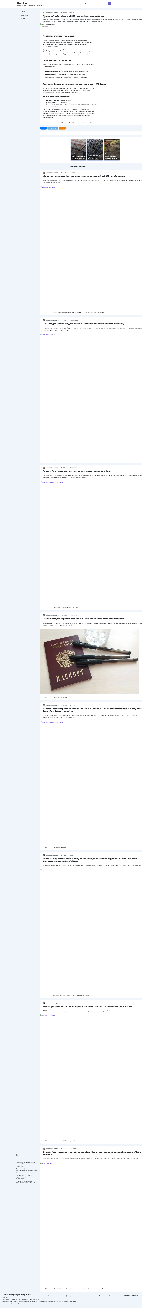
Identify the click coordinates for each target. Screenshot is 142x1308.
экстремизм (85, 995)
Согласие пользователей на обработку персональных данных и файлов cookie (26, 1177)
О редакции (19, 1166)
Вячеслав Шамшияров (52, 12)
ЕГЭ (59, 697)
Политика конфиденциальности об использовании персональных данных (27, 1169)
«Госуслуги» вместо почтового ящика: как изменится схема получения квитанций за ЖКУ (88, 1006)
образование (74, 607)
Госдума (74, 122)
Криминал (73, 1148)
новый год (79, 312)
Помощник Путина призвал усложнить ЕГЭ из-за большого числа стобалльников (83, 618)
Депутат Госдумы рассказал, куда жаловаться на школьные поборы (77, 471)
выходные (56, 122)
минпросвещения (77, 460)
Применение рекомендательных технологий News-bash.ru (25, 1163)
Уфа (102, 1288)
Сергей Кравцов (86, 460)
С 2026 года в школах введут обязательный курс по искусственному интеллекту (83, 323)
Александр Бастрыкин (60, 1288)
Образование (74, 320)
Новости (72, 12)
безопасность (57, 995)
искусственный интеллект (65, 460)
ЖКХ (64, 1140)
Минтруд (74, 312)
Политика (72, 705)
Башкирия (56, 312)
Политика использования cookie (25, 1173)
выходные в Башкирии (65, 122)
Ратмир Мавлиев (88, 1288)
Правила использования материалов (26, 1159)
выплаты (55, 847)
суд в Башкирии (97, 1288)
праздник (85, 312)
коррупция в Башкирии (77, 1288)
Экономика (73, 1003)
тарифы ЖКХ (72, 1140)
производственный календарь (84, 122)
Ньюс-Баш (22, 3)
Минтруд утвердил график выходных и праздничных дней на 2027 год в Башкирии (84, 176)
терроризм (79, 995)
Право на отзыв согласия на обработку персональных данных (25, 1181)
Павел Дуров (72, 995)
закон (59, 607)
